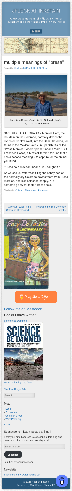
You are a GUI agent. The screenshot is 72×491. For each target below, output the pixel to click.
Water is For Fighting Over (18, 382)
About (7, 424)
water (33, 190)
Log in (8, 408)
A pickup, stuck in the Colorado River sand (18, 208)
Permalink (43, 190)
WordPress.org (13, 419)
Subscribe (13, 454)
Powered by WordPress (29, 485)
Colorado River (22, 190)
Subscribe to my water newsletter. (22, 474)
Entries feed (11, 412)
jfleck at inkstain (36, 10)
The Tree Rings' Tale (15, 389)
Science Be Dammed (15, 320)
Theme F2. (50, 485)
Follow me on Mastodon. (23, 308)
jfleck (17, 67)
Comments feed (14, 415)
